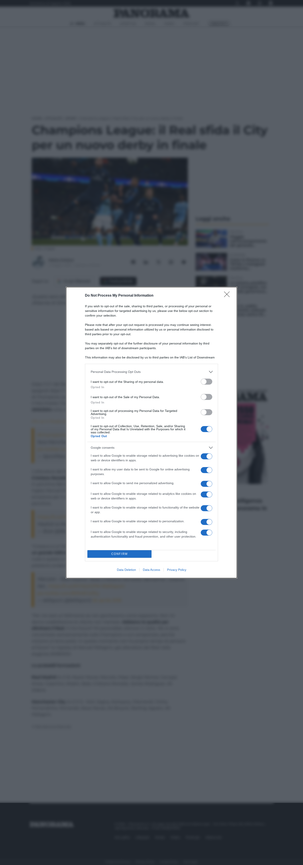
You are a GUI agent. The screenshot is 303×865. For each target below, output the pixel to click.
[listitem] (151, 372)
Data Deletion (126, 569)
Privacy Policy (176, 569)
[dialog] (151, 432)
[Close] (228, 296)
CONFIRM (119, 554)
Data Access (151, 569)
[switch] (206, 382)
